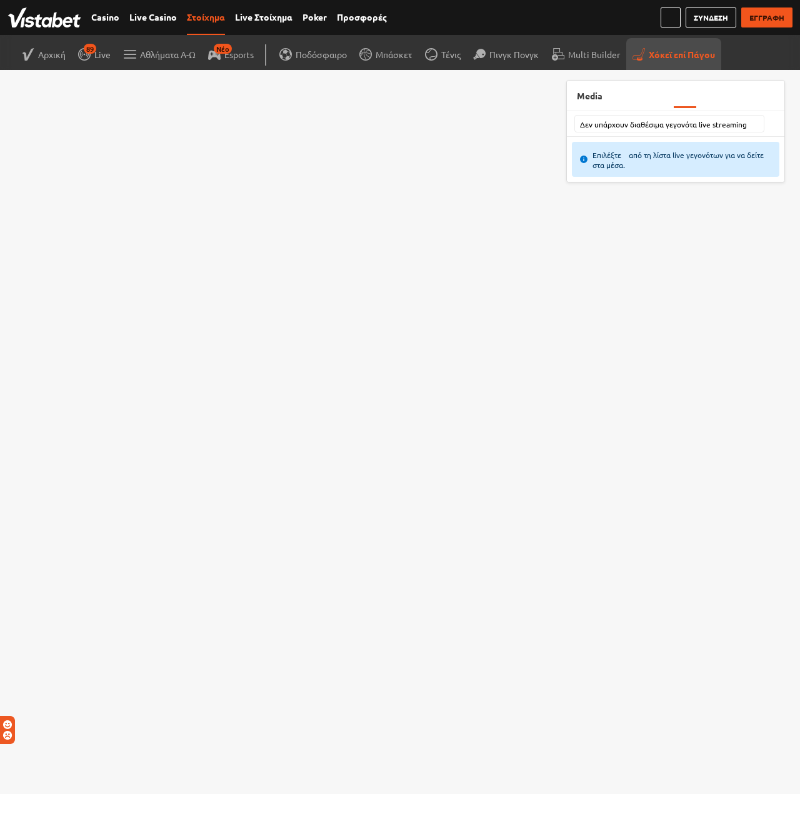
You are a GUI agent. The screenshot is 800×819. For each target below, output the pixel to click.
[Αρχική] (47, 17)
